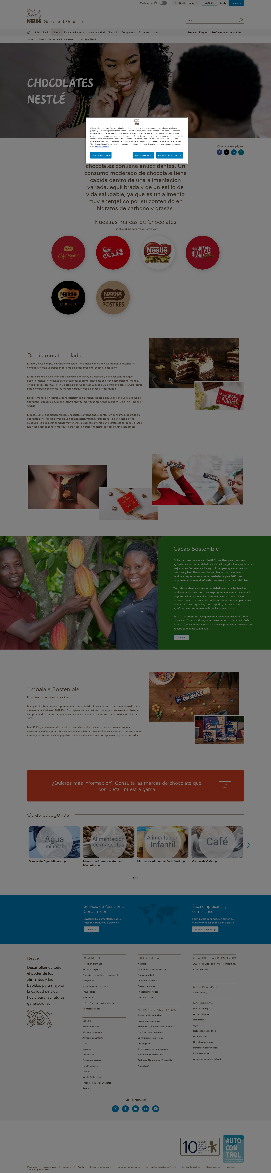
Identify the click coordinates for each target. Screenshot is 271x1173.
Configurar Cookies (101, 155)
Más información (102, 147)
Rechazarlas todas (143, 155)
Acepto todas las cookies (169, 155)
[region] (137, 140)
